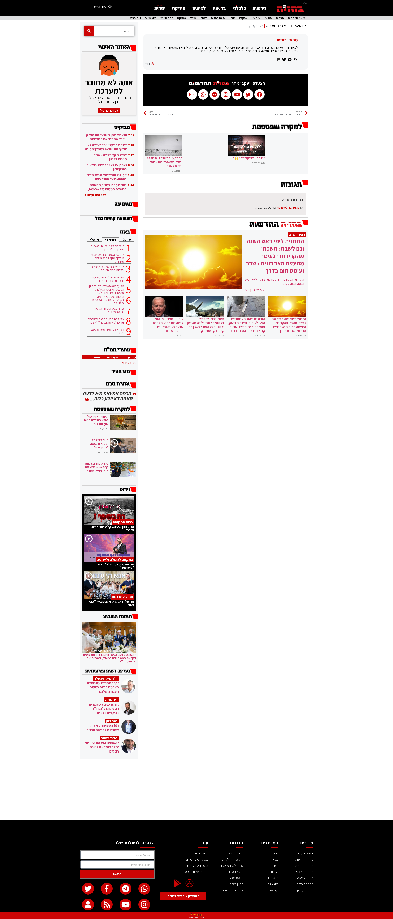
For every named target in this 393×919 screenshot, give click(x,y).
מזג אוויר (150, 18)
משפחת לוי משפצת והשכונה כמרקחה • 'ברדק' (107, 247)
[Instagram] (144, 905)
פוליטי (268, 18)
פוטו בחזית (218, 18)
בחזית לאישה (305, 878)
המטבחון (273, 878)
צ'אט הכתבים (296, 18)
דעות (203, 18)
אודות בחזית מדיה (232, 890)
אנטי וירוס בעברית (197, 866)
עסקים (243, 18)
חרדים (280, 18)
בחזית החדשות (304, 859)
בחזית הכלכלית (303, 872)
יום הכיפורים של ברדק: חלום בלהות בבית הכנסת (107, 268)
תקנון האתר (236, 884)
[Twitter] (88, 889)
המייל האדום (235, 872)
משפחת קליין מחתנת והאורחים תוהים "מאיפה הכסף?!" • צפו (106, 321)
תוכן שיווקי (272, 890)
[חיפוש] (89, 31)
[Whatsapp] (144, 889)
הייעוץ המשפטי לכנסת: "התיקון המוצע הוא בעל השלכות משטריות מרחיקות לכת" (106, 289)
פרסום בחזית (200, 853)
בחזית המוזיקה (304, 890)
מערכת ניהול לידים (197, 859)
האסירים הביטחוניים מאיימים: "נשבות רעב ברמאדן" (107, 279)
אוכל (193, 18)
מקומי (256, 18)
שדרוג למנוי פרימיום (231, 866)
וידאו (275, 853)
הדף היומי (166, 18)
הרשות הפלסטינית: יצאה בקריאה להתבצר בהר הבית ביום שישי (108, 300)
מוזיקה (181, 18)
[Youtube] (125, 905)
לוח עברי (135, 18)
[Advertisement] (196, 789)
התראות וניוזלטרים (232, 859)
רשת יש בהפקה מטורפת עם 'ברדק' (107, 331)
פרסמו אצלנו (235, 878)
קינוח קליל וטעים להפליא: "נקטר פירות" (109, 310)
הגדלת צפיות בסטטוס (195, 872)
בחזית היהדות (305, 884)
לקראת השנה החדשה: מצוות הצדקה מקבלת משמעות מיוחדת (107, 258)
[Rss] (107, 905)
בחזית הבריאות (304, 866)
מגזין (232, 18)
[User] (88, 905)
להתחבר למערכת (288, 207)
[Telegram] (125, 889)
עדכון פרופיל (235, 853)
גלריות (274, 872)
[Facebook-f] (107, 889)
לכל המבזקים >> (95, 195)
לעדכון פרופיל (109, 110)
